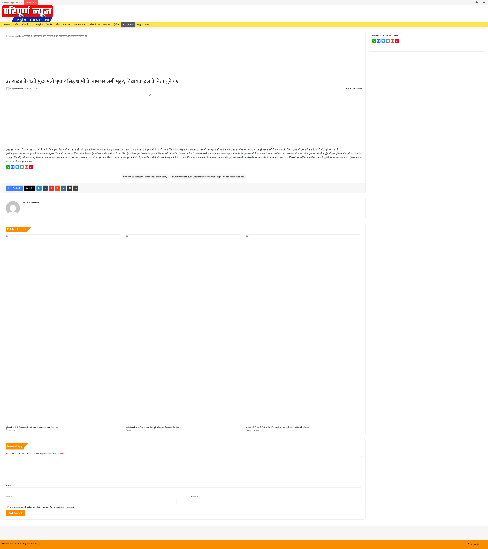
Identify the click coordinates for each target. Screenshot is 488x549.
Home (7, 25)
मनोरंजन (66, 25)
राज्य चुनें (37, 25)
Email (9, 496)
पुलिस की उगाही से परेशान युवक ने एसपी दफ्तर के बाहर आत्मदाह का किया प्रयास (32, 427)
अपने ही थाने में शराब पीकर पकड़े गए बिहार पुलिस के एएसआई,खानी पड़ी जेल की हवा (153, 427)
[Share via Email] (69, 188)
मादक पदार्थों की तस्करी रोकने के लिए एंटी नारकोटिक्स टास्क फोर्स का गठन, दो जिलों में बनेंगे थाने (277, 427)
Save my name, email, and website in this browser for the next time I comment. (41, 507)
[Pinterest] (51, 188)
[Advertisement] (184, 57)
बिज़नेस (49, 25)
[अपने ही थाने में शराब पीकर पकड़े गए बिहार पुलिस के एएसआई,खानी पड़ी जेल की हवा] (184, 329)
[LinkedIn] (39, 188)
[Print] (75, 188)
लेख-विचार (95, 25)
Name (9, 485)
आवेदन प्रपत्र (128, 25)
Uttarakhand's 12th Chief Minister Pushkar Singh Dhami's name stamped (209, 176)
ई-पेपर (116, 25)
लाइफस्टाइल (79, 25)
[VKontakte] (63, 188)
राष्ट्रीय (15, 25)
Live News (18, 36)
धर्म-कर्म (106, 25)
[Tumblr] (45, 188)
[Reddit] (57, 188)
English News (143, 25)
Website (194, 496)
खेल (58, 25)
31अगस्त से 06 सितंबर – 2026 (385, 36)
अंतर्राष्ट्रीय (26, 25)
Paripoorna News (16, 88)
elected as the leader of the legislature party (146, 176)
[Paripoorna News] (27, 13)
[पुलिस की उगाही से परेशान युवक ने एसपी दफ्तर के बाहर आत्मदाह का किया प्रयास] (64, 329)
